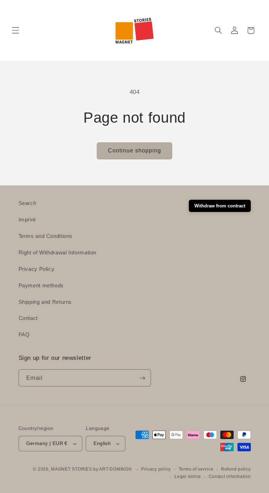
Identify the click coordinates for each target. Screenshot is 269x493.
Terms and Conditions (46, 236)
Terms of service (196, 469)
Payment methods (41, 285)
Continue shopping (134, 150)
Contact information (230, 476)
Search (27, 203)
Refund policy (236, 469)
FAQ (24, 334)
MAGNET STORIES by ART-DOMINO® (91, 469)
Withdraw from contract (219, 205)
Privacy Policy (37, 269)
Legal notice (187, 476)
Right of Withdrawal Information (58, 252)
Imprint (27, 219)
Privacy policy (156, 469)
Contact (28, 318)
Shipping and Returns (45, 302)
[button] (15, 30)
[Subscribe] (142, 377)
